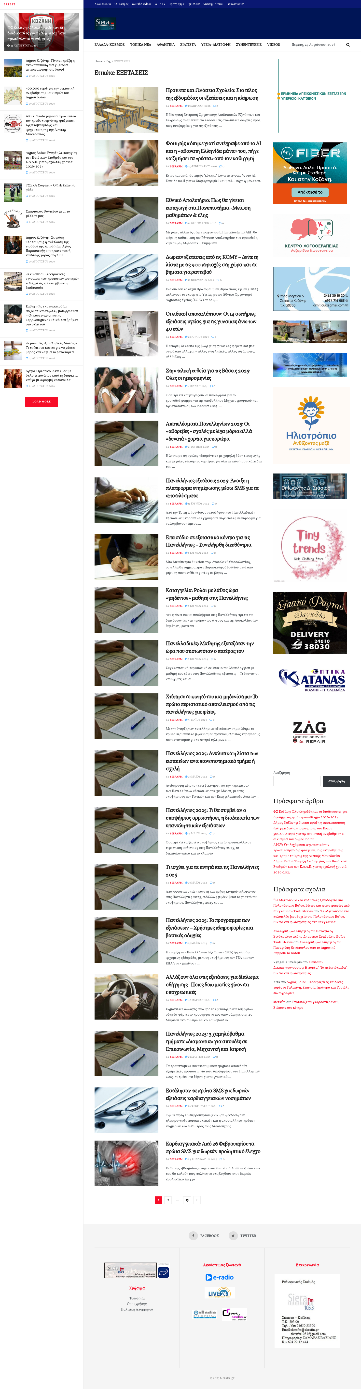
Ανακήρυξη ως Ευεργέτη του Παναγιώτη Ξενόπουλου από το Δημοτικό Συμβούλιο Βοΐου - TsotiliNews (310, 937)
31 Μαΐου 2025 (197, 720)
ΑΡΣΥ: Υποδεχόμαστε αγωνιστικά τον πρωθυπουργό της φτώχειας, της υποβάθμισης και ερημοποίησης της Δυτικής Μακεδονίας (51, 125)
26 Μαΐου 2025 (197, 883)
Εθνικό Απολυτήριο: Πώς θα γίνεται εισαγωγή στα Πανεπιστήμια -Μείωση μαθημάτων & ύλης (208, 208)
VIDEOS (273, 45)
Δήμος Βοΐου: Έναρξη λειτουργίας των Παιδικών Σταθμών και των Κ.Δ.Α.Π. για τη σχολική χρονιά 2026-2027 (51, 160)
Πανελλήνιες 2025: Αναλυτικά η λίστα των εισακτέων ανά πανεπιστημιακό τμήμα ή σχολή (212, 761)
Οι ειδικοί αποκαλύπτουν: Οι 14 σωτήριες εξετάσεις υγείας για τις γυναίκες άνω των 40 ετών (211, 321)
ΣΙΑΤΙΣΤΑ (188, 45)
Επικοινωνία (234, 4)
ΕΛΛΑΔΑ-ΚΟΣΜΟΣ (110, 45)
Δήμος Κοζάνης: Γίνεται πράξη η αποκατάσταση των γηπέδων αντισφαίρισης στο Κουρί (50, 65)
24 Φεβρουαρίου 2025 (202, 1159)
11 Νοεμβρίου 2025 (200, 280)
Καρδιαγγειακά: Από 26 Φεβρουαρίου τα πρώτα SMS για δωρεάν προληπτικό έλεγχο (213, 1148)
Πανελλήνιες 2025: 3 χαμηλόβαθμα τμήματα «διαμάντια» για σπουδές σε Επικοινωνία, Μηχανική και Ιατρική (206, 1041)
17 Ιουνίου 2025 (198, 504)
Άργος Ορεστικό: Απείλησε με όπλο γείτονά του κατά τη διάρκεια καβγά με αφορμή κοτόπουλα (52, 375)
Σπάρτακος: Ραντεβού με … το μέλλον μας (48, 213)
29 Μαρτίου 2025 (198, 1057)
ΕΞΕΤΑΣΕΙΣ (122, 61)
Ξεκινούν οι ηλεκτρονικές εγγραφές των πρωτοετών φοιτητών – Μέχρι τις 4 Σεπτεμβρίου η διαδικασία (52, 281)
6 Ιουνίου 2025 (197, 553)
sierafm (176, 106)
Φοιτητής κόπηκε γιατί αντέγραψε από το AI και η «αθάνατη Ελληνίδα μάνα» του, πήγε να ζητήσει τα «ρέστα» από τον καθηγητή (213, 151)
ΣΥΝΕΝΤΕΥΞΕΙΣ (249, 45)
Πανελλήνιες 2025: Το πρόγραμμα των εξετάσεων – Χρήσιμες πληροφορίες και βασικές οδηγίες (209, 928)
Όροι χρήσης (137, 1304)
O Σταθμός (121, 4)
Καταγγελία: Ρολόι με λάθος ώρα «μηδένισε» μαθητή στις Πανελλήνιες (207, 594)
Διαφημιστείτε (212, 4)
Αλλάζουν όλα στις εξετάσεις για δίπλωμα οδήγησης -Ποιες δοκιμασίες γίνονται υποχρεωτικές (212, 985)
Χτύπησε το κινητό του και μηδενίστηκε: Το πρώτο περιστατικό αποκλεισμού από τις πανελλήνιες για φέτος (212, 704)
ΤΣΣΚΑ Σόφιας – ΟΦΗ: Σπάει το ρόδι (50, 187)
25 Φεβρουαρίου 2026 (202, 166)
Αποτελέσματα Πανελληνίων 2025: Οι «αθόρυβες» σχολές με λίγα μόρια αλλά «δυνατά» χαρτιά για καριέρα (209, 431)
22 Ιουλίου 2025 (198, 337)
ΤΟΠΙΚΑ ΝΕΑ (140, 45)
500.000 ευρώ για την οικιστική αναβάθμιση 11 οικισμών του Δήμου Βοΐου (50, 93)
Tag (108, 61)
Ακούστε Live (103, 4)
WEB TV (160, 4)
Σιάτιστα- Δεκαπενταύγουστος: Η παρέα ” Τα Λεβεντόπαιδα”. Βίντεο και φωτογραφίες (310, 968)
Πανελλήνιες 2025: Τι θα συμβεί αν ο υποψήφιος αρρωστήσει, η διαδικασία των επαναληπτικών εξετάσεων (212, 818)
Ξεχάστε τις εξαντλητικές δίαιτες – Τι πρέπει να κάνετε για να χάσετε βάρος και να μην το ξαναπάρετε (51, 348)
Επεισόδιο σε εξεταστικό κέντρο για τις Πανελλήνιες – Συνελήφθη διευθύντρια (208, 541)
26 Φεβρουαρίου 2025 (202, 1106)
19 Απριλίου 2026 (198, 106)
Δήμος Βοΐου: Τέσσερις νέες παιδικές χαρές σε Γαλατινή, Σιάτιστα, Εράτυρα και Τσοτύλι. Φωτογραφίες (311, 988)
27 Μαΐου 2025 (197, 834)
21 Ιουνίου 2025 (198, 447)
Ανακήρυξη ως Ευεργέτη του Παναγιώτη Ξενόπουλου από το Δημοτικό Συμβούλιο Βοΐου (307, 948)
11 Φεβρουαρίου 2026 (201, 223)
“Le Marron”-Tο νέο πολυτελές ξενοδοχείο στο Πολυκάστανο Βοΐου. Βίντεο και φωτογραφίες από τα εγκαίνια (311, 917)
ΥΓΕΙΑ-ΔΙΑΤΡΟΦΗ (216, 45)
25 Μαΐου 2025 (197, 943)
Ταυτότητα (137, 1298)
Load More (41, 402)
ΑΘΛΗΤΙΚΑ (166, 45)
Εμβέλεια (193, 4)
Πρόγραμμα (176, 4)
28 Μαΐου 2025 (197, 777)
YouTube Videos (142, 4)
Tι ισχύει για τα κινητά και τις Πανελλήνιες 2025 (212, 871)
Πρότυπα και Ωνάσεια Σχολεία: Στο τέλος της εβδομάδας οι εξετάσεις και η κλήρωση (212, 94)
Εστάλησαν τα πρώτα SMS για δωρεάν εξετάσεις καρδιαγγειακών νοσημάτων (208, 1094)
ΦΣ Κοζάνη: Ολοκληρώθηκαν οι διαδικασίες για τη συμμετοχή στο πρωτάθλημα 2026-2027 (36, 33)
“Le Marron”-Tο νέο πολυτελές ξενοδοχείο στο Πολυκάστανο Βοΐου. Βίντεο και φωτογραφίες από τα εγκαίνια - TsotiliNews (311, 906)
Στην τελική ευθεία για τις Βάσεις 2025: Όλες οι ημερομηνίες (208, 374)
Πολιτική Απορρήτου (137, 1309)
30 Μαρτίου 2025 (198, 1000)
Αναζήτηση (281, 773)
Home (99, 61)
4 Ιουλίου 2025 (197, 386)
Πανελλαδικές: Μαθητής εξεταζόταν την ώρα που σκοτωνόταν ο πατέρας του (210, 647)
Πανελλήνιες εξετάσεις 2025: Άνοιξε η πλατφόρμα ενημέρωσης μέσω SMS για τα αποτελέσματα (212, 488)
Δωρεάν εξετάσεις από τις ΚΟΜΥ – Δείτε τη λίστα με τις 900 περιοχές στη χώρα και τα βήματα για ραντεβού (212, 265)
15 (187, 1200)
